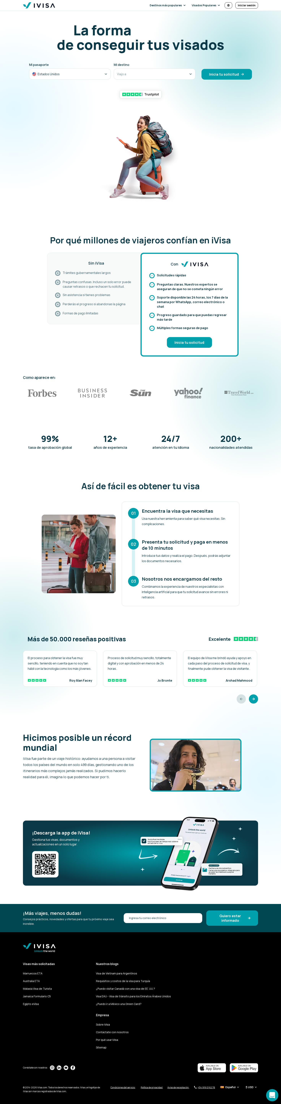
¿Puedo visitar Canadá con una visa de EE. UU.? (125, 988)
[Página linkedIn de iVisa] (59, 1067)
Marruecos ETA (32, 973)
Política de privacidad (152, 1087)
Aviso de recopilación (178, 1087)
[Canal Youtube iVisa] (66, 1067)
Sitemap (101, 1047)
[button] (168, 5)
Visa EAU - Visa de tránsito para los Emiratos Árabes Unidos (133, 996)
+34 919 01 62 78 (206, 1087)
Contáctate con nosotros (112, 1032)
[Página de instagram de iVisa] (52, 1067)
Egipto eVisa (31, 1004)
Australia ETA (31, 981)
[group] (60, 668)
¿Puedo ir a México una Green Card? (118, 1004)
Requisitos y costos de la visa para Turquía (123, 981)
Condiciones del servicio (122, 1087)
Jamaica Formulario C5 (37, 996)
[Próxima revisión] (253, 699)
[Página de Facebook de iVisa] (73, 1067)
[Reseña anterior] (241, 699)
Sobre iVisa (103, 1024)
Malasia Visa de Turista (37, 988)
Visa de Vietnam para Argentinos (116, 973)
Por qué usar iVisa (107, 1040)
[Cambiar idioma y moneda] (228, 5)
